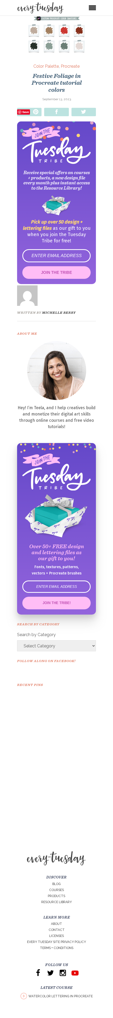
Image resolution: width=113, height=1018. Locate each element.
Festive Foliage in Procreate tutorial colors (57, 82)
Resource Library (56, 902)
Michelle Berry (59, 313)
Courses (56, 890)
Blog (56, 884)
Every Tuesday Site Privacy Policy (56, 942)
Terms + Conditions (56, 948)
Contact (57, 929)
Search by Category (36, 634)
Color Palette (46, 66)
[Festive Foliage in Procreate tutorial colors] (31, 295)
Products (56, 896)
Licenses (56, 935)
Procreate (70, 66)
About (56, 923)
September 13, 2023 (56, 99)
